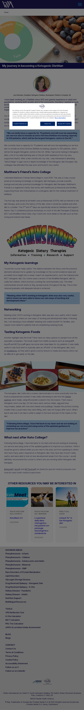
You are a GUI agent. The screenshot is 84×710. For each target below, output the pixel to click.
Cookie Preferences (20, 123)
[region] (42, 116)
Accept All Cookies (64, 123)
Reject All (48, 123)
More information (60, 118)
